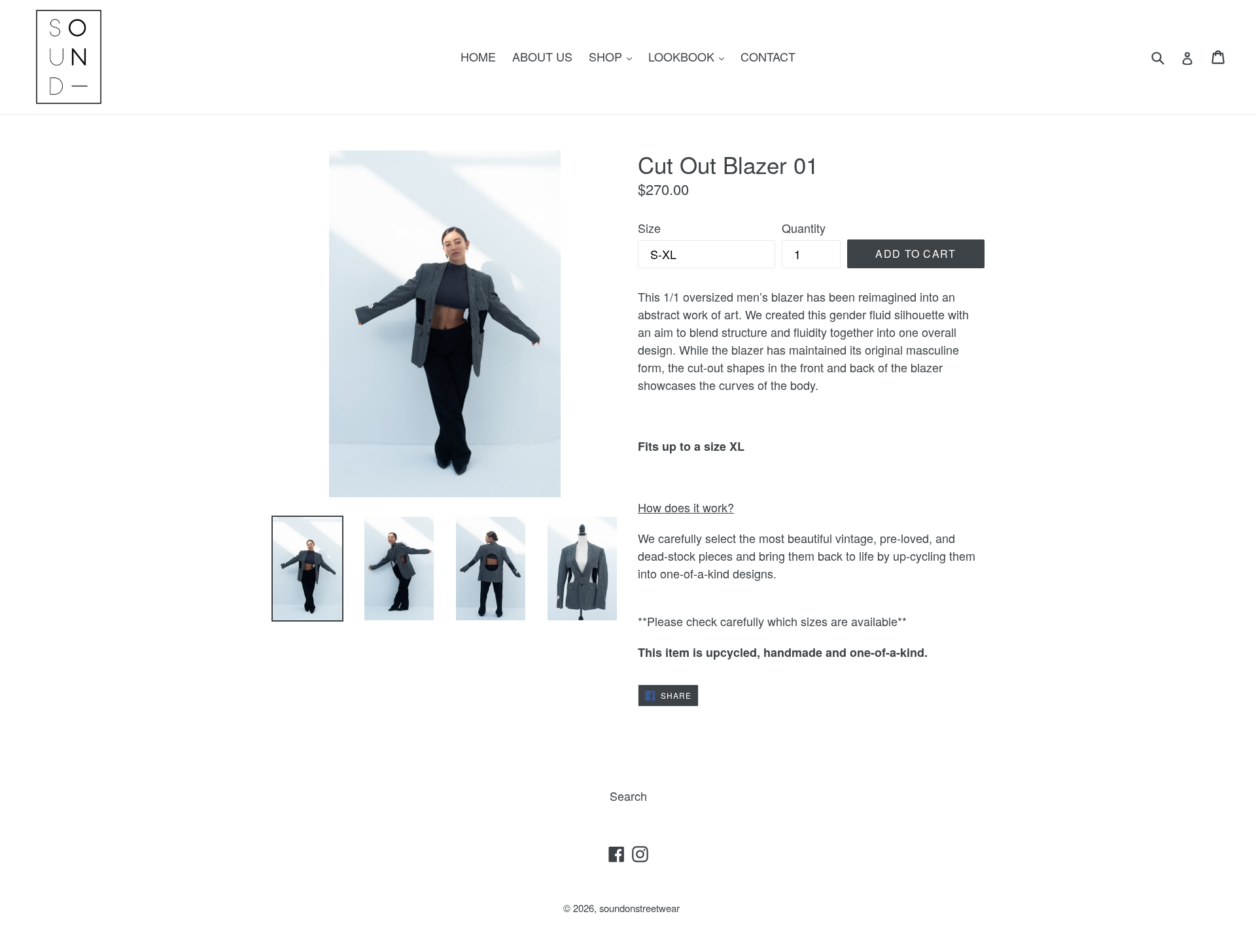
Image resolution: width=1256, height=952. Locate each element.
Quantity (804, 227)
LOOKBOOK (689, 56)
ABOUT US (542, 56)
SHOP (613, 56)
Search (628, 795)
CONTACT (768, 56)
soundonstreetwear (639, 908)
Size (649, 227)
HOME (478, 56)
